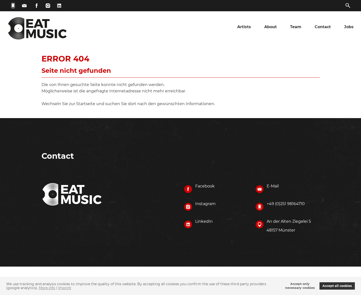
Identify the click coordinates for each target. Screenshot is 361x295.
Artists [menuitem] (244, 27)
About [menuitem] (270, 27)
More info (47, 288)
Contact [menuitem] (323, 27)
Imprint (64, 288)
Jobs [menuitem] (349, 27)
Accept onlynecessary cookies (300, 286)
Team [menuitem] (295, 27)
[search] (348, 5)
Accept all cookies (337, 286)
